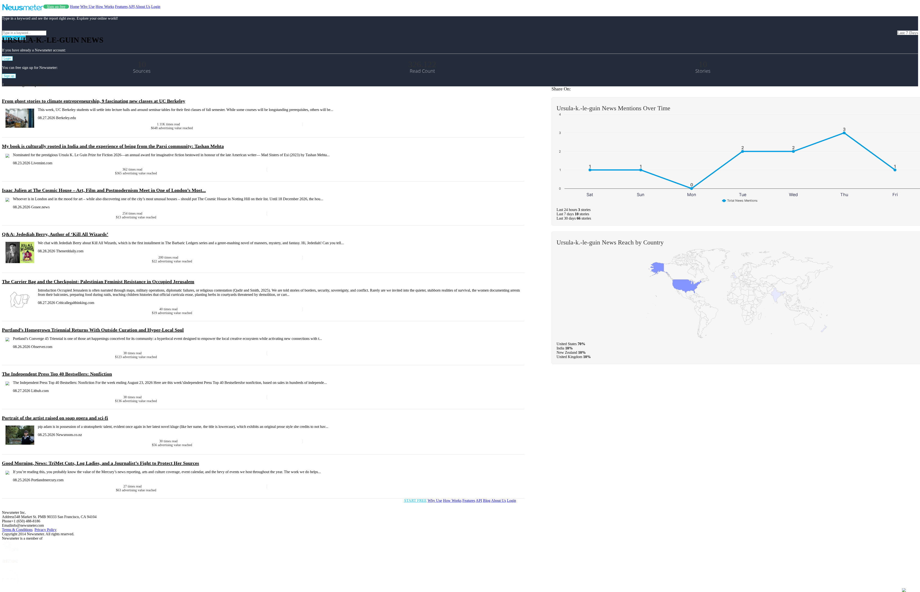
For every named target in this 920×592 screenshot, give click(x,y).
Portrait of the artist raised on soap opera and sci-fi (55, 417)
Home (74, 7)
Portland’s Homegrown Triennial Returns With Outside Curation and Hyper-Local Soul (93, 329)
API (131, 7)
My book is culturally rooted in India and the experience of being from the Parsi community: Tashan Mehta (113, 146)
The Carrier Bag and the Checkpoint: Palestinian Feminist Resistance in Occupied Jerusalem (98, 281)
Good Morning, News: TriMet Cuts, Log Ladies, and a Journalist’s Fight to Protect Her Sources (100, 463)
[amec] (10, 567)
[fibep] (10, 588)
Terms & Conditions (17, 530)
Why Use (87, 7)
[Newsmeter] (22, 9)
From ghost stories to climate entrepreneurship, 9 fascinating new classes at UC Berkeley (93, 101)
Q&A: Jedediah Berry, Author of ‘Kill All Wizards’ (55, 234)
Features (121, 7)
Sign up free (56, 7)
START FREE (415, 500)
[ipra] (10, 551)
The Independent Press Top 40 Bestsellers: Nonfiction (57, 373)
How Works (105, 7)
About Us (142, 7)
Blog (486, 500)
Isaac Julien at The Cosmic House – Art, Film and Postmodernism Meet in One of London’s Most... (104, 190)
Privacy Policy (45, 530)
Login (155, 7)
